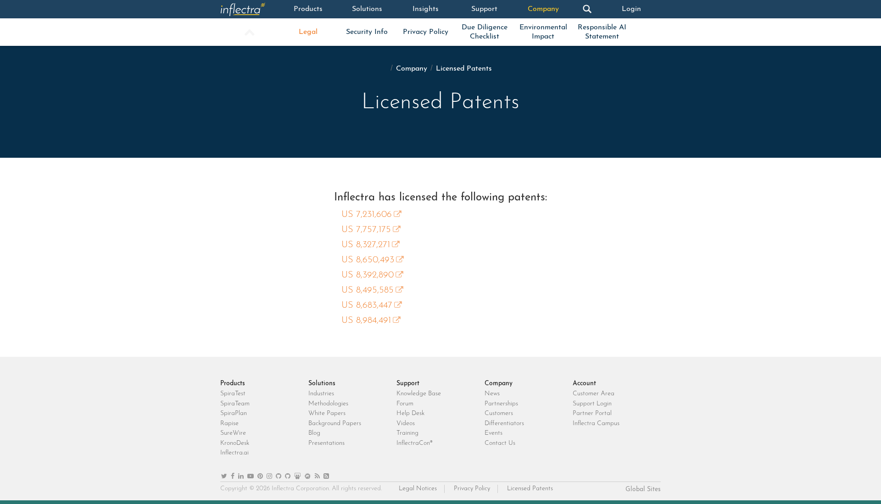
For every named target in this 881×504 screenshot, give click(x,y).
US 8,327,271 (365, 244)
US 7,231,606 (366, 214)
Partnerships (501, 403)
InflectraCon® (414, 443)
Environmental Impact (543, 32)
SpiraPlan (233, 413)
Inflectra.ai (234, 452)
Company (543, 9)
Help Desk (410, 413)
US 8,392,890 (367, 275)
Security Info (367, 32)
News (492, 393)
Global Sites (643, 489)
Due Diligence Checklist (484, 32)
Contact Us (500, 443)
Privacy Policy (425, 32)
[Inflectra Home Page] (249, 9)
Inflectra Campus (596, 423)
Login (631, 9)
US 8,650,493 (367, 260)
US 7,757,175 (366, 229)
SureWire (233, 433)
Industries (321, 393)
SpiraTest (232, 393)
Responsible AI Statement (602, 32)
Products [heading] (232, 383)
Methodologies (328, 403)
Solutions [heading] (321, 383)
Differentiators (504, 423)
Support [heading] (407, 383)
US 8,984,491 (366, 320)
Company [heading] (499, 383)
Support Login (592, 403)
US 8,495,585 (367, 290)
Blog (314, 433)
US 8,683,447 (366, 305)
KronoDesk (234, 443)
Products (308, 9)
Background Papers (334, 423)
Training (407, 433)
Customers (499, 413)
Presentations (326, 443)
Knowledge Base (418, 393)
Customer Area (593, 393)
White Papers (327, 413)
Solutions (367, 9)
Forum (404, 403)
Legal (308, 32)
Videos (405, 423)
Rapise (229, 423)
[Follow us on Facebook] (232, 476)
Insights (426, 9)
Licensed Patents (530, 488)
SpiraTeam (235, 403)
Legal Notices (418, 488)
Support (484, 9)
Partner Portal (592, 413)
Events (493, 433)
